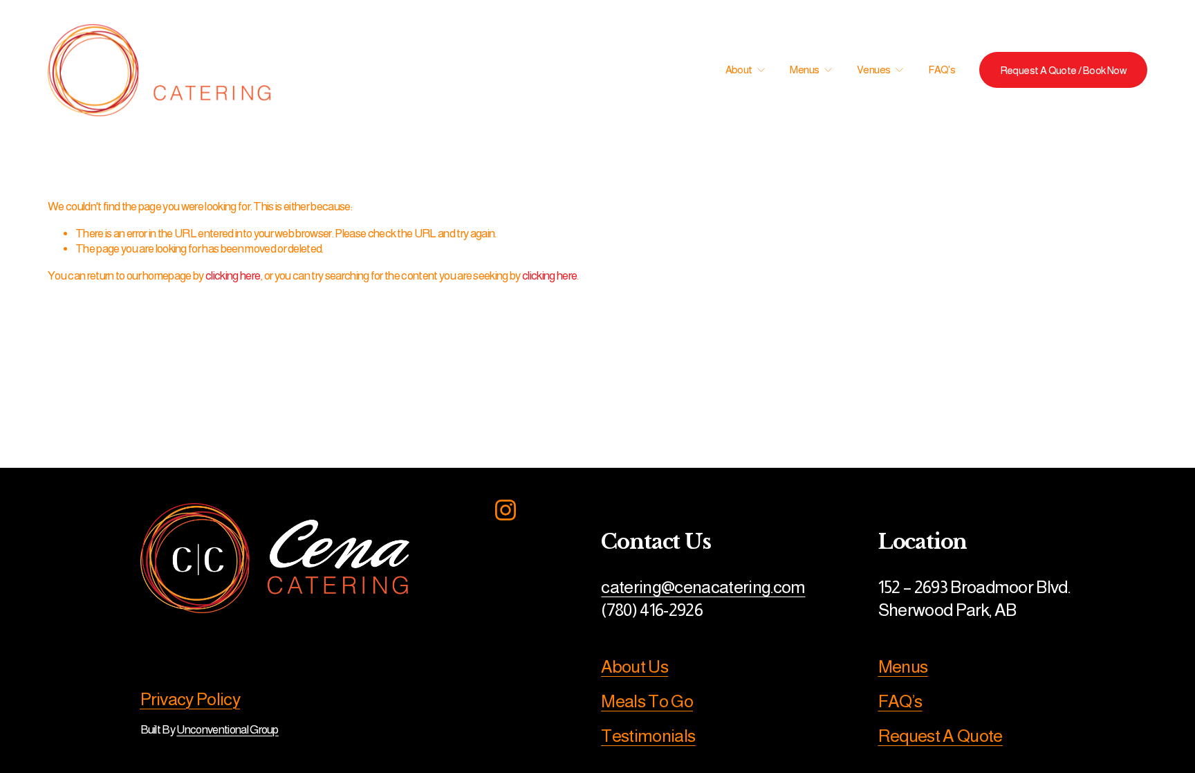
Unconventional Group (227, 729)
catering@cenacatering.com (703, 587)
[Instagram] (505, 510)
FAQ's (941, 69)
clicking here (232, 275)
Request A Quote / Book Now (1063, 70)
